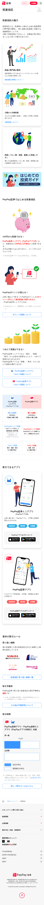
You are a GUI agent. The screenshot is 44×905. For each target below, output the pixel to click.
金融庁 (4, 858)
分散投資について (11, 122)
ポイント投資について (22, 315)
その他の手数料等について (22, 705)
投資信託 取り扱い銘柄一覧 (22, 677)
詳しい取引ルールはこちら (22, 786)
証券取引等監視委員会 (9, 855)
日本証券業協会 (7, 851)
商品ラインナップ (12, 801)
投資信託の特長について (13, 80)
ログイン (25, 3)
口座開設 (33, 3)
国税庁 (4, 861)
